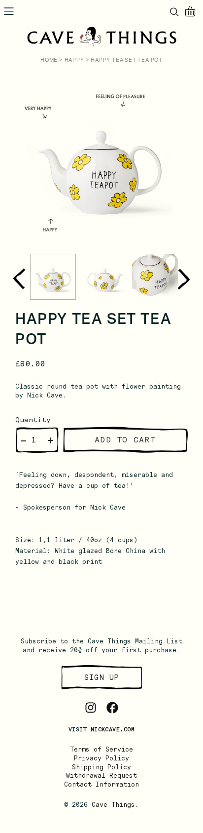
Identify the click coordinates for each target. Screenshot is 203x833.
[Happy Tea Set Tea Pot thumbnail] (53, 277)
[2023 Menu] (9, 11)
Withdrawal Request (101, 775)
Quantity (33, 420)
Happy (74, 60)
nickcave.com (113, 729)
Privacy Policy (101, 758)
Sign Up (101, 677)
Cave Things (113, 804)
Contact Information (101, 784)
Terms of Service (101, 749)
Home (49, 60)
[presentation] (19, 279)
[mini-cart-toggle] (190, 11)
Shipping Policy (101, 767)
